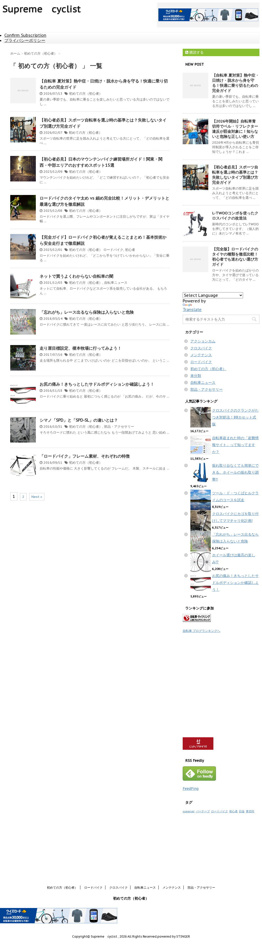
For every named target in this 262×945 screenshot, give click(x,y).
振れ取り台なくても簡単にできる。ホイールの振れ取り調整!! (235, 472)
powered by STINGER (173, 936)
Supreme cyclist (42, 9)
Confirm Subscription (25, 35)
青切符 (250, 811)
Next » (36, 497)
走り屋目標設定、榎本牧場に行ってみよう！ (81, 348)
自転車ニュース (115, 282)
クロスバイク (201, 348)
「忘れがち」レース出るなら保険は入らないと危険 (87, 312)
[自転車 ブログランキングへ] (221, 618)
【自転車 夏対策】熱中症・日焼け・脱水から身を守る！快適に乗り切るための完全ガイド (235, 83)
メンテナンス (201, 355)
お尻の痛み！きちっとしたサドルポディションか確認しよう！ (97, 384)
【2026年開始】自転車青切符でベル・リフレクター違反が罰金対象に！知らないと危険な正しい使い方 (235, 129)
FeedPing (191, 788)
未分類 (195, 375)
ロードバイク (113, 250)
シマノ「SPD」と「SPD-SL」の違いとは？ (79, 420)
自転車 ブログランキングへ (201, 631)
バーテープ (203, 811)
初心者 (130, 250)
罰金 (242, 811)
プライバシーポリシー (24, 40)
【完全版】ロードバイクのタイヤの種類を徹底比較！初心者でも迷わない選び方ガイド (235, 257)
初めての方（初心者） (85, 93)
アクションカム (202, 341)
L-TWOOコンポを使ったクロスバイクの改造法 (235, 215)
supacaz (188, 811)
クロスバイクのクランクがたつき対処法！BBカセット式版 (235, 417)
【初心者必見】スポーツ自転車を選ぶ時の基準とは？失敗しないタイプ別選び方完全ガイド (235, 175)
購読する (196, 52)
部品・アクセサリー (119, 426)
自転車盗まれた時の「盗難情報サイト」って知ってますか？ (235, 445)
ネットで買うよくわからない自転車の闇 (76, 276)
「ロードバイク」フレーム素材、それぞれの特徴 (85, 456)
